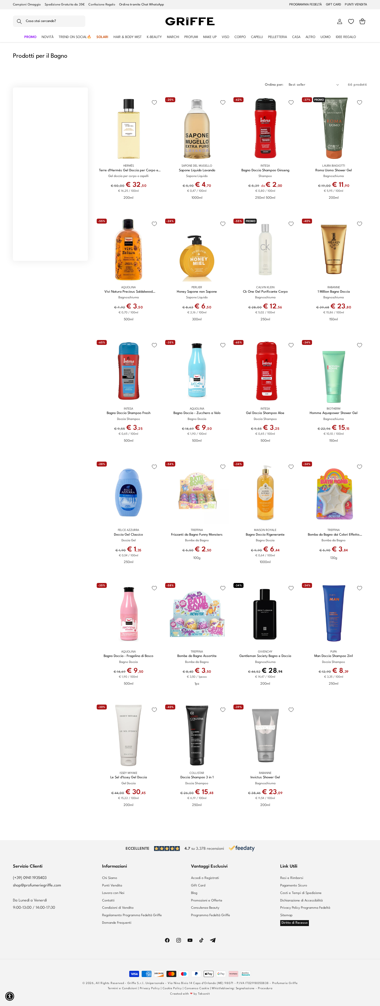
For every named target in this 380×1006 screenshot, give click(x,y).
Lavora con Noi (113, 893)
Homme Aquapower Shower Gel (334, 413)
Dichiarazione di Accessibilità (301, 900)
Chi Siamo (109, 878)
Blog (194, 893)
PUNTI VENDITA (356, 4)
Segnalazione (245, 988)
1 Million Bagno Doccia (334, 291)
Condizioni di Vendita (117, 907)
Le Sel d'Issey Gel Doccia (128, 777)
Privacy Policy (150, 988)
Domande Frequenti (116, 922)
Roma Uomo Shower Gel (333, 170)
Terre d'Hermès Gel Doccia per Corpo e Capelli (128, 171)
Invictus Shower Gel (265, 777)
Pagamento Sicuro (293, 885)
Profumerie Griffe (285, 983)
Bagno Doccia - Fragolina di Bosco (128, 656)
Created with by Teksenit (190, 994)
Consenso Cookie (197, 988)
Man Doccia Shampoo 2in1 (333, 656)
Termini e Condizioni (122, 988)
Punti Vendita (112, 885)
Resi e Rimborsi (291, 878)
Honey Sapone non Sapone (197, 291)
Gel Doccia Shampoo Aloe (265, 413)
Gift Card (198, 885)
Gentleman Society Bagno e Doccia (265, 656)
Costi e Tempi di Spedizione (301, 893)
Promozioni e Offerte (206, 900)
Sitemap (286, 915)
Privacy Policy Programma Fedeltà (305, 907)
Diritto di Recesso (295, 922)
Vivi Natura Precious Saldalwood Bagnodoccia (128, 292)
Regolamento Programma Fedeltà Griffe (132, 915)
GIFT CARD (333, 4)
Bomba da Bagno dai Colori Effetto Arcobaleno (333, 535)
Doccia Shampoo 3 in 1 (197, 777)
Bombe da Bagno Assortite (197, 656)
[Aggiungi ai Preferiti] (154, 102)
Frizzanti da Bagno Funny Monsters (197, 534)
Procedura (265, 988)
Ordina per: (274, 84)
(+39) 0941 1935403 (30, 878)
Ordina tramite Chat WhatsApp (141, 4)
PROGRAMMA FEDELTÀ (305, 4)
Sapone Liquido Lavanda (197, 170)
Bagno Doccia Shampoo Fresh (128, 413)
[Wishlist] (351, 21)
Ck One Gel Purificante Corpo (265, 291)
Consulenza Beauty (205, 907)
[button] (49, 21)
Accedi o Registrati (205, 878)
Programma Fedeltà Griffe (210, 915)
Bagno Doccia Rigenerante (265, 534)
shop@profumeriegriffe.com (37, 885)
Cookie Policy (172, 988)
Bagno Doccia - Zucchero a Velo (197, 413)
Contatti (108, 900)
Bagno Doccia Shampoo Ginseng (265, 170)
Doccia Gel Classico (128, 534)
